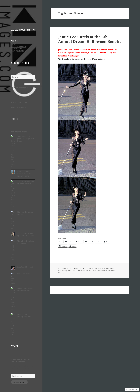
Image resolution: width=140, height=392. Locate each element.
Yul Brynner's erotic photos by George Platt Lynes (25, 138)
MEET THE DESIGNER (19, 51)
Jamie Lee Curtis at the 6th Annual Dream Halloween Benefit (89, 39)
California (72, 271)
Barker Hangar (63, 271)
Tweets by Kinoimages (19, 107)
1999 (86, 268)
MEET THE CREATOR (18, 46)
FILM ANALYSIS (17, 49)
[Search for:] (23, 77)
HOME (13, 44)
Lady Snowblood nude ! (25, 267)
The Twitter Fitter (19, 103)
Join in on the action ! (19, 382)
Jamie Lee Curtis (82, 271)
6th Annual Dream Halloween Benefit (102, 268)
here (102, 59)
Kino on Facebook (19, 88)
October (78, 268)
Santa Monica (102, 271)
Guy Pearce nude (23, 274)
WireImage (111, 271)
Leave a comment (66, 273)
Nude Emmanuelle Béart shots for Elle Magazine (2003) (24, 173)
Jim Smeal (92, 271)
